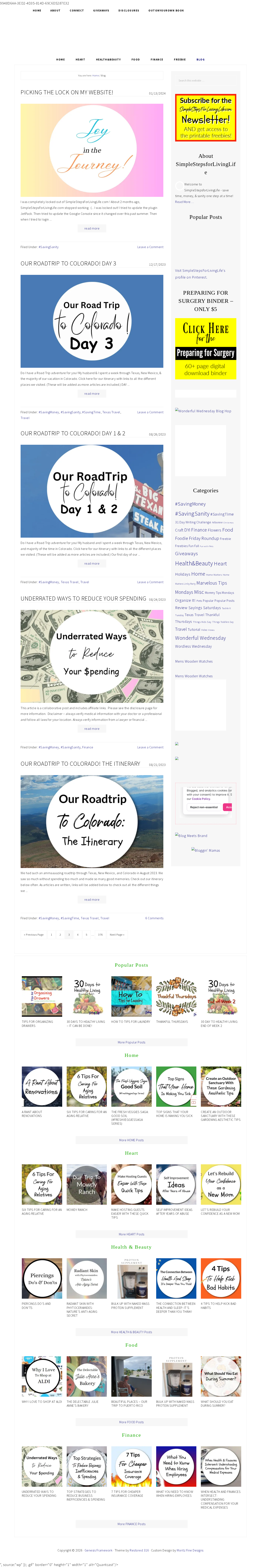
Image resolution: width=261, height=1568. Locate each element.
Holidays (182, 574)
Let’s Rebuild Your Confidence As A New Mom (220, 1212)
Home (198, 573)
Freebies (181, 546)
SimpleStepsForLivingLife (130, 34)
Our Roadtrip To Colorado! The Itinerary (80, 763)
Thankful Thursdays (172, 1022)
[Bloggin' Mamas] (205, 850)
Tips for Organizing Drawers (37, 1024)
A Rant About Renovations (32, 1114)
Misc (199, 592)
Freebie (225, 539)
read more (92, 228)
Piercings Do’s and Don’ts (36, 1305)
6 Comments (154, 918)
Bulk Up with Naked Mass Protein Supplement (130, 1305)
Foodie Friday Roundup (197, 538)
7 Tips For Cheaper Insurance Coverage (127, 1494)
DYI (187, 530)
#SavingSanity (49, 247)
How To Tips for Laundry (130, 1022)
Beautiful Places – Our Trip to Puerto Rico (129, 1404)
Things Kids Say (202, 622)
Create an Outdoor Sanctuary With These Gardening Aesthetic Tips (221, 1116)
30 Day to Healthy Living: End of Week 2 (219, 1024)
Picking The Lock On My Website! (67, 92)
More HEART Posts (131, 1234)
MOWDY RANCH (77, 1210)
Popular (208, 601)
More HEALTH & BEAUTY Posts (131, 1332)
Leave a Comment (150, 247)
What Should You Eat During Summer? (217, 1404)
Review (181, 607)
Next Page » (117, 934)
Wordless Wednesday (193, 646)
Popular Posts (224, 600)
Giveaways (186, 553)
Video (204, 630)
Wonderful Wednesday (200, 637)
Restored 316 (139, 1550)
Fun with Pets (206, 546)
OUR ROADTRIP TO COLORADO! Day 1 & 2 (73, 433)
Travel (25, 418)
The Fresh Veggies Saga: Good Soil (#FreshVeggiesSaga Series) (130, 1118)
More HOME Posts (131, 1140)
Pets (199, 601)
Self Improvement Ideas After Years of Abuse (174, 1212)
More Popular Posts (131, 1042)
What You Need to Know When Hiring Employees (174, 1494)
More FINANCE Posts (131, 1524)
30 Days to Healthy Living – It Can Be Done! (86, 1024)
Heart (220, 563)
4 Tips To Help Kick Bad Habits (218, 1305)
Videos (211, 630)
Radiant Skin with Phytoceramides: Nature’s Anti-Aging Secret (82, 1309)
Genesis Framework (99, 1550)
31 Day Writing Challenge (193, 522)
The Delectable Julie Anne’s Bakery (83, 1404)
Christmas (228, 522)
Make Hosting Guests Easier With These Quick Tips (130, 1213)
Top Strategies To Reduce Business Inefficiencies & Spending (86, 1495)
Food (227, 530)
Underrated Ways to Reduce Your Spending (83, 598)
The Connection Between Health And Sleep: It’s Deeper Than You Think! (176, 1307)
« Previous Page (34, 934)
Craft (179, 530)
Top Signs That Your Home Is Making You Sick (174, 1114)
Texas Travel (111, 412)
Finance (87, 747)
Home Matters (214, 574)
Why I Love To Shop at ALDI (42, 1402)
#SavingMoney (49, 412)
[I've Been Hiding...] (190, 242)
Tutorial (194, 629)
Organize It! (185, 600)
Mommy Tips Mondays (219, 593)
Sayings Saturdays (204, 607)
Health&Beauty (194, 563)
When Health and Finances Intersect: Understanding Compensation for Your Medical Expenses (221, 1499)
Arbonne (217, 522)
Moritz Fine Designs (190, 1550)
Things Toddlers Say (223, 621)
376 (100, 934)
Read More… (184, 202)
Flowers (214, 530)
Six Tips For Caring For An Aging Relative (87, 1114)
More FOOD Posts (131, 1422)
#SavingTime (91, 412)
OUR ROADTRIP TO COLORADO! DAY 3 (68, 263)
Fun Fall (194, 546)
